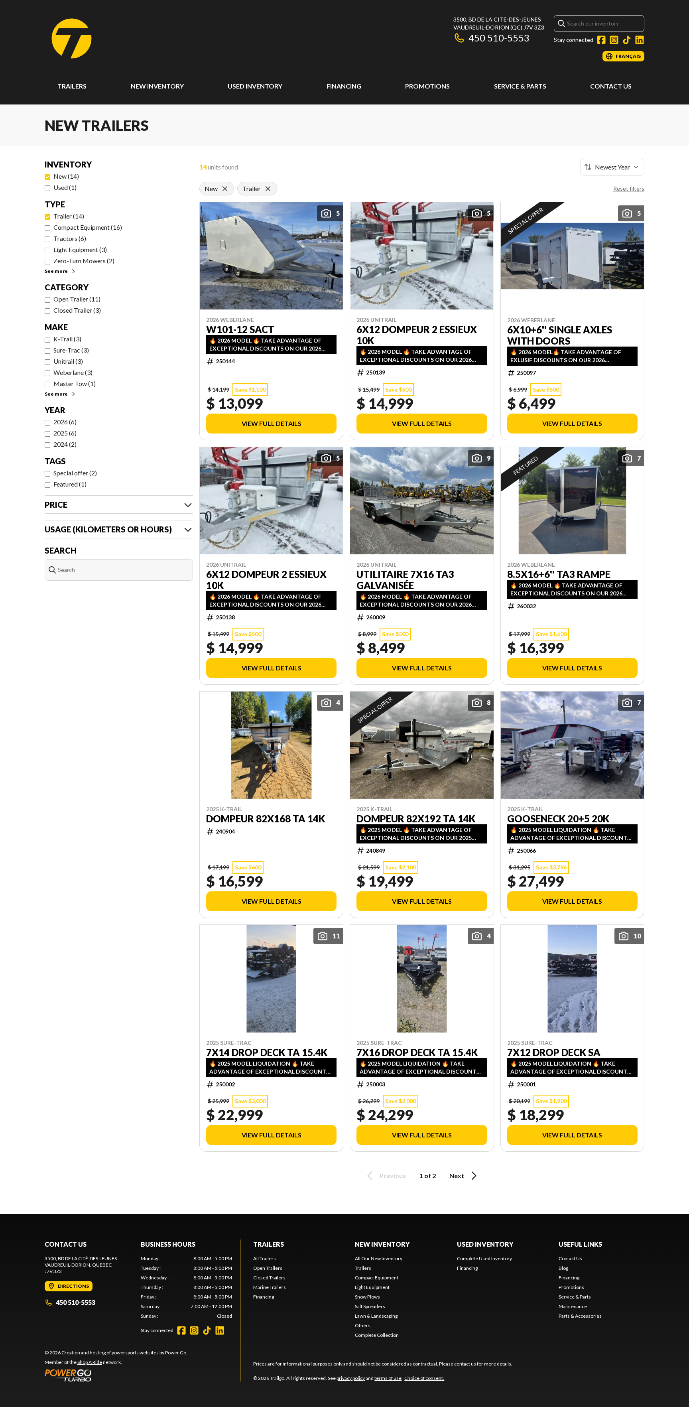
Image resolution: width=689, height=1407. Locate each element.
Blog (563, 1268)
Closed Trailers (269, 1278)
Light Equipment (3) (80, 249)
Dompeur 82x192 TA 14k (415, 818)
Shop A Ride (89, 1362)
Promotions (427, 86)
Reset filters (628, 188)
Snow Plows (367, 1297)
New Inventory (157, 86)
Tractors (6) (69, 238)
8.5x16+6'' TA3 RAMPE (558, 574)
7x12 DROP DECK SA (553, 1052)
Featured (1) (70, 484)
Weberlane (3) (73, 372)
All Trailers (264, 1258)
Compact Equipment (376, 1278)
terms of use (388, 1378)
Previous (393, 1175)
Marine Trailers (269, 1287)
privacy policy (351, 1378)
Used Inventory (255, 86)
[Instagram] (614, 40)
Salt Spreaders (370, 1306)
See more (56, 271)
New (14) (66, 176)
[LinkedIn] (639, 40)
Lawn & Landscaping (376, 1316)
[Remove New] (225, 188)
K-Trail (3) (67, 339)
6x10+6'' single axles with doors (559, 335)
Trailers (72, 86)
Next (456, 1175)
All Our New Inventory (378, 1258)
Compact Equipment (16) (87, 227)
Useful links (580, 1244)
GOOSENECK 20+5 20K (558, 818)
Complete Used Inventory (484, 1258)
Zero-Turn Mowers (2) (83, 260)
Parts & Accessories (580, 1316)
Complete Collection (377, 1335)
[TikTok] (627, 40)
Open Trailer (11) (76, 299)
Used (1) (65, 187)
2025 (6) (65, 433)
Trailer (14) (68, 216)
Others (362, 1325)
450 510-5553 (499, 37)
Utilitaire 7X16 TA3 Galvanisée (405, 580)
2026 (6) (65, 422)
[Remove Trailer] (268, 188)
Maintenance (573, 1306)
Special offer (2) (75, 473)
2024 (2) (65, 444)
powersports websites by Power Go (149, 1353)
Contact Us (611, 86)
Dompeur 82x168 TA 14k (265, 818)
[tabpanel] (186, 1287)
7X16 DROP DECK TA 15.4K (417, 1052)
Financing (344, 86)
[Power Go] (116, 1375)
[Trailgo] (71, 38)
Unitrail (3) (68, 361)
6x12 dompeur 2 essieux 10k (416, 335)
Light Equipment (372, 1287)
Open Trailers (267, 1268)
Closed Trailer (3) (77, 310)
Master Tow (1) (74, 383)
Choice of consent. (424, 1378)
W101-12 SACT (240, 329)
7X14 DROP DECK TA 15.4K (266, 1052)
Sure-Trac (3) (71, 350)
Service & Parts (520, 86)
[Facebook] (601, 40)
